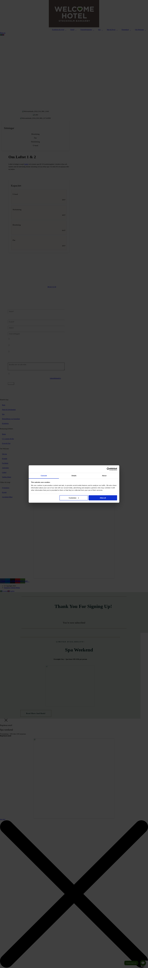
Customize (72, 498)
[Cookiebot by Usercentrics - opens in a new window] (108, 469)
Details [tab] (74, 475)
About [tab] (104, 475)
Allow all (103, 498)
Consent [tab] (44, 475)
